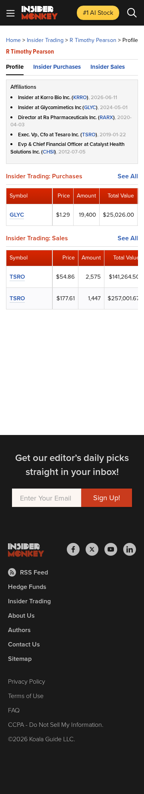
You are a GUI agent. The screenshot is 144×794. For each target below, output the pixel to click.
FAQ (14, 710)
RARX (106, 117)
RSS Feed (34, 572)
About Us (21, 615)
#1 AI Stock (98, 12)
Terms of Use (26, 695)
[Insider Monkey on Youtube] (113, 549)
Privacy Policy (26, 681)
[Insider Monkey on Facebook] (76, 549)
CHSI (48, 152)
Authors (19, 629)
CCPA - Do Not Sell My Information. (56, 724)
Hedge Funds (27, 586)
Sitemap (20, 658)
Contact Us (24, 644)
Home (13, 40)
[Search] (132, 13)
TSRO (89, 134)
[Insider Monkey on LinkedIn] (129, 549)
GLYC (90, 107)
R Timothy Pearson (93, 40)
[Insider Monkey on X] (95, 549)
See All (128, 176)
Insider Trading (45, 40)
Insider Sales (107, 66)
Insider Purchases (57, 66)
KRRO (80, 97)
